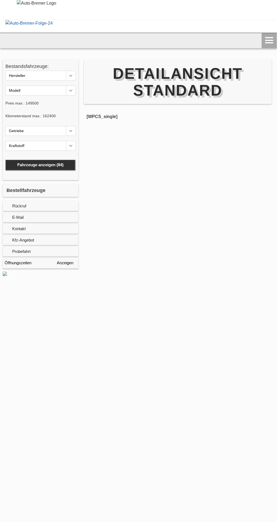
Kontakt (19, 228)
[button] (71, 75)
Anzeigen (65, 262)
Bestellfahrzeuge (25, 190)
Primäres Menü (269, 40)
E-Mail (18, 217)
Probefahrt (21, 251)
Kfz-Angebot (23, 240)
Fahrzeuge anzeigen (40, 164)
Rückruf (19, 206)
